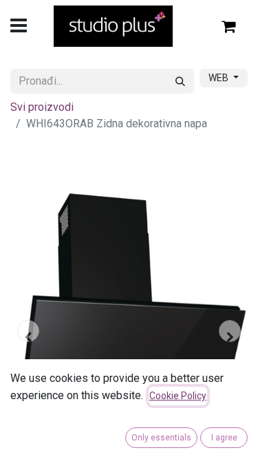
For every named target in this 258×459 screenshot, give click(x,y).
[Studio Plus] (113, 26)
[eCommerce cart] (229, 26)
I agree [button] (224, 437)
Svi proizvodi (42, 107)
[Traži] (180, 81)
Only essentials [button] (161, 437)
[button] (28, 331)
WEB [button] (219, 77)
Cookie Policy (177, 395)
